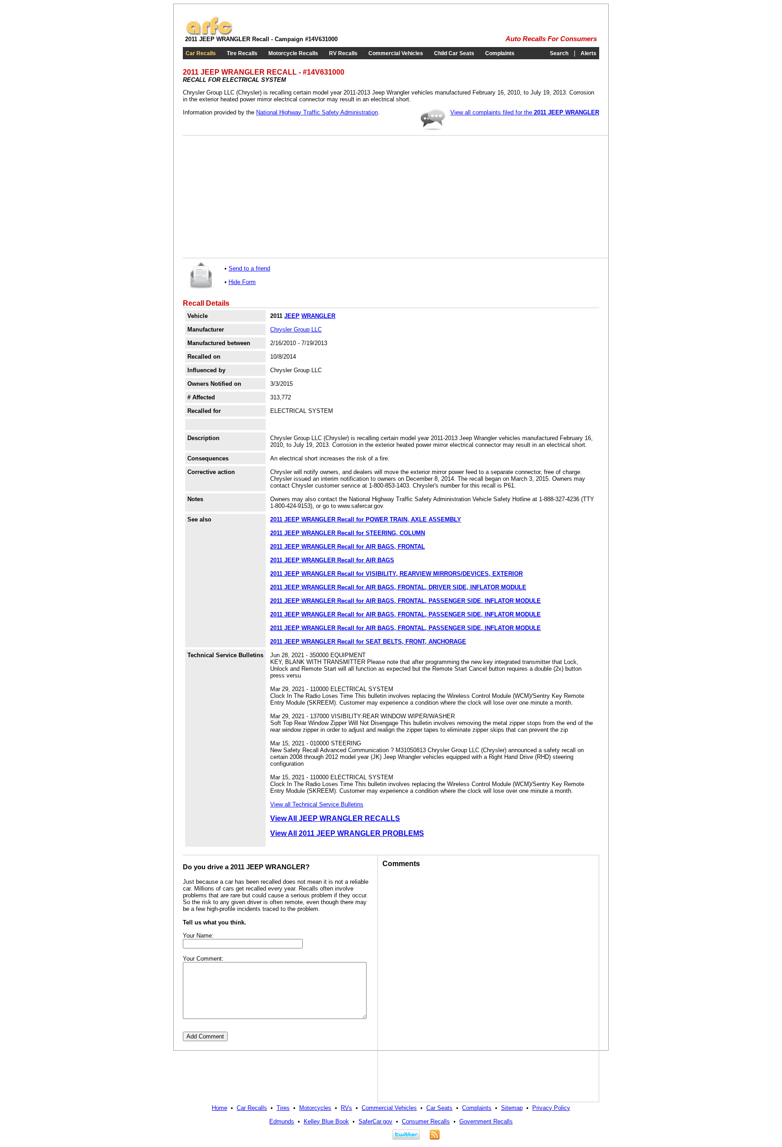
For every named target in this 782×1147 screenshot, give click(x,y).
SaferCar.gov (375, 1121)
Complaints (500, 53)
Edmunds (281, 1121)
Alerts (588, 53)
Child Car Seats (454, 53)
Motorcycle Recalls (293, 53)
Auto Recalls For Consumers (551, 39)
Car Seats (439, 1107)
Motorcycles (315, 1107)
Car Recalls (201, 53)
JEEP (292, 316)
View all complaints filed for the (524, 112)
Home (219, 1107)
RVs (346, 1107)
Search (559, 53)
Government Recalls (486, 1121)
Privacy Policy (551, 1107)
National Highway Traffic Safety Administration (317, 112)
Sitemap (512, 1107)
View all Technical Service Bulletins (316, 804)
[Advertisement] (255, 196)
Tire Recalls (242, 53)
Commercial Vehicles (395, 53)
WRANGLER (318, 316)
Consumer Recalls (426, 1121)
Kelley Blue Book (326, 1121)
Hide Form (242, 282)
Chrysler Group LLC (296, 329)
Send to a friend (249, 268)
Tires (283, 1107)
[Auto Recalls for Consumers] (209, 33)
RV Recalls (343, 53)
